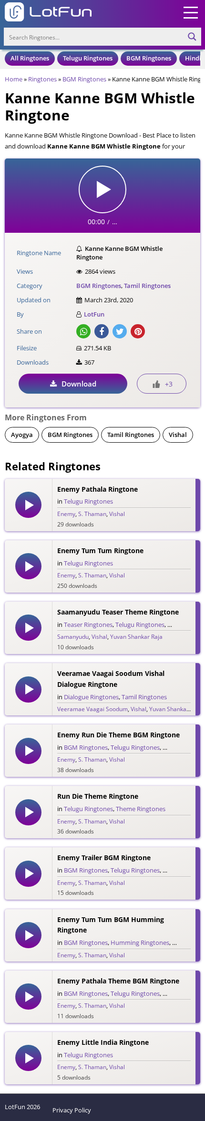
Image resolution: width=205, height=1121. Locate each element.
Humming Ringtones (140, 942)
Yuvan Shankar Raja (136, 637)
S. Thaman (92, 514)
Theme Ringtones (140, 808)
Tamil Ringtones (147, 285)
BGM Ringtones (148, 58)
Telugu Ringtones (88, 58)
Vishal (178, 434)
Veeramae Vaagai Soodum (92, 709)
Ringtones (42, 79)
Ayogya (22, 434)
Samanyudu (73, 637)
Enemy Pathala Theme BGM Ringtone (118, 980)
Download (79, 383)
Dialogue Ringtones (91, 697)
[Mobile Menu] (191, 12)
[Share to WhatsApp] (83, 331)
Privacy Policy (71, 1110)
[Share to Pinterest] (138, 331)
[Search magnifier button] (192, 37)
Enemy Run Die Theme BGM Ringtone (118, 734)
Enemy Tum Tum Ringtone (100, 550)
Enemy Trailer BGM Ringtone (104, 857)
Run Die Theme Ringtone (97, 796)
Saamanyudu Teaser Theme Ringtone (118, 611)
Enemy (66, 514)
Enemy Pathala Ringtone (97, 489)
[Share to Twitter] (120, 331)
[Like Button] (156, 384)
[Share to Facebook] (101, 331)
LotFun (94, 314)
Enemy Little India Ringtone (103, 1042)
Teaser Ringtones (88, 624)
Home (13, 79)
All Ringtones (29, 58)
